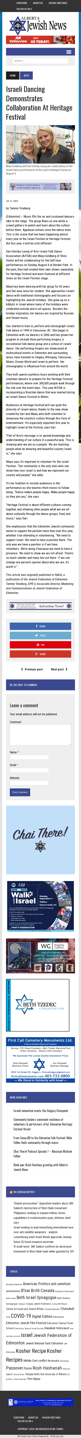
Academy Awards (14, 1284)
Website (14, 778)
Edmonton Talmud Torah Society (29, 1328)
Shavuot (66, 1368)
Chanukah (67, 1309)
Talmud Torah (18, 1374)
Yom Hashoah (20, 1379)
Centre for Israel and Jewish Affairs (25, 1309)
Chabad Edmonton (52, 1309)
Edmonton (58, 1316)
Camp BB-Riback (59, 1304)
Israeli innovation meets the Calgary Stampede (41, 1110)
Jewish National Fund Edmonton (44, 1343)
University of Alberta (55, 1374)
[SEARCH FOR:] (40, 60)
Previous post (34, 669)
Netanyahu (53, 1360)
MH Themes (58, 1428)
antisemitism (13, 1291)
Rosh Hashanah (47, 1368)
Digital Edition (42, 1316)
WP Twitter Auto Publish (28, 1436)
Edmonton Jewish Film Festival (26, 1323)
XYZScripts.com (56, 1436)
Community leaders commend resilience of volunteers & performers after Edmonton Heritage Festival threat (43, 1124)
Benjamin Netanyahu (64, 1291)
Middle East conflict (35, 1360)
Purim (28, 1368)
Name (14, 752)
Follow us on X (24, 9)
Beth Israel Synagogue (36, 1297)
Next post (57, 669)
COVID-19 (21, 1316)
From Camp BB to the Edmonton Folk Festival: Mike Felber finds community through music (43, 1140)
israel (27, 1335)
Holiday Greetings (58, 3)
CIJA (8, 1317)
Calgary (21, 1304)
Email (13, 765)
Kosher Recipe (31, 1351)
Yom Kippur (33, 1379)
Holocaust (62, 1328)
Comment (15, 722)
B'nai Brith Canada (37, 1290)
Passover (14, 1368)
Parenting (64, 1361)
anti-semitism (60, 1284)
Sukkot (9, 1374)
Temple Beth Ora (34, 1374)
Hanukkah (49, 1328)
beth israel (11, 1298)
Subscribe (21, 3)
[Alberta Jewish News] (40, 26)
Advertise (38, 3)
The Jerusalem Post (24, 1192)
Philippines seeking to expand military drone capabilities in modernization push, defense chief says (42, 1217)
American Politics (36, 1283)
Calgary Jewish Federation (38, 1303)
